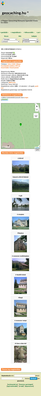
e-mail (21, 386)
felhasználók (29, 32)
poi (39, 32)
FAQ (20, 36)
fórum (6, 36)
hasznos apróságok (26, 384)
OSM (13, 64)
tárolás (27, 378)
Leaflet (37, 148)
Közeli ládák (5, 68)
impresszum (29, 386)
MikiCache (12, 82)
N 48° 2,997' (12, 54)
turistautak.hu (13, 384)
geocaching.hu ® (15, 13)
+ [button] (37, 106)
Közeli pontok (14, 68)
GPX (37, 150)
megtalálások (16, 32)
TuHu (9, 64)
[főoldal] (3, 3)
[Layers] (35, 115)
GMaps (18, 64)
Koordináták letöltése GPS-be (10, 66)
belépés (34, 36)
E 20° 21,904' (12, 56)
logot (26, 97)
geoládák (4, 32)
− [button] (37, 109)
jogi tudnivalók (12, 386)
